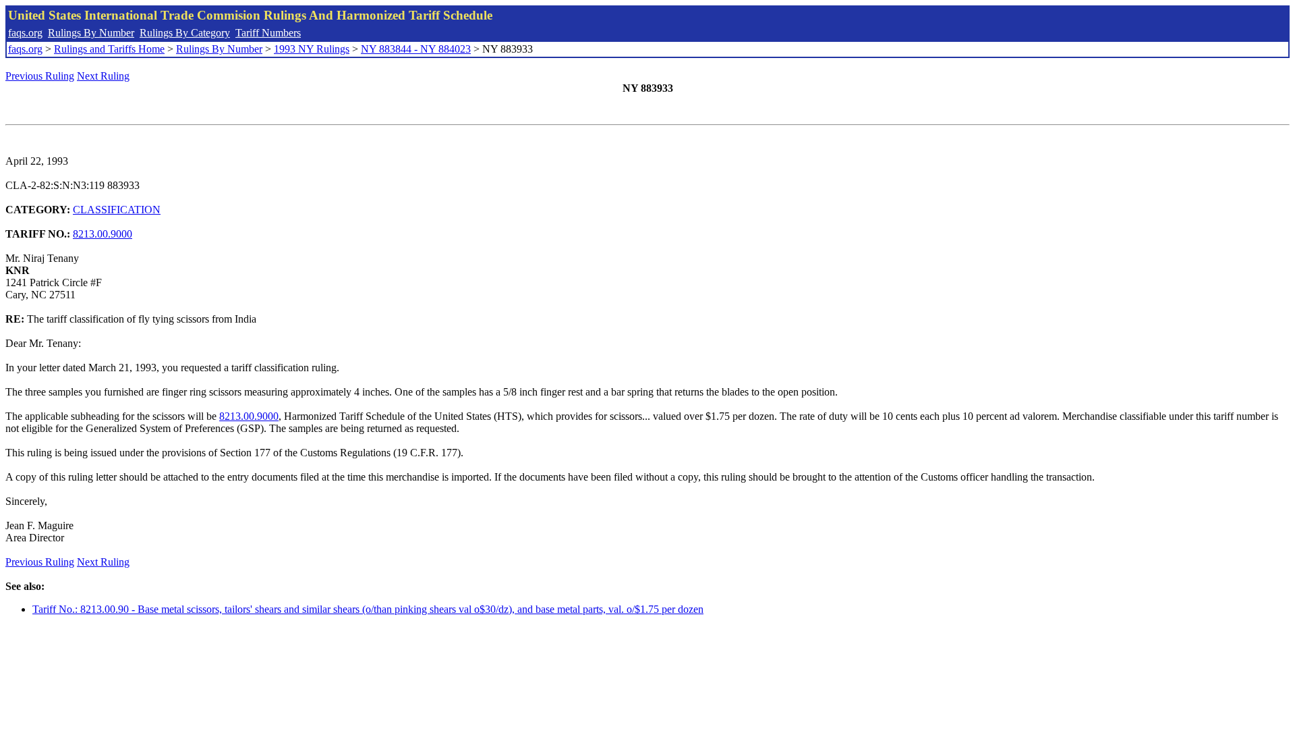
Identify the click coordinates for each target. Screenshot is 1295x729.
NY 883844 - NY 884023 (416, 49)
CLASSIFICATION (117, 209)
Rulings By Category (185, 32)
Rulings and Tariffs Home (109, 49)
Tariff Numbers (268, 32)
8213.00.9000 (102, 234)
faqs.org (25, 32)
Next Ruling (103, 76)
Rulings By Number (91, 32)
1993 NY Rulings (311, 49)
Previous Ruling (39, 76)
